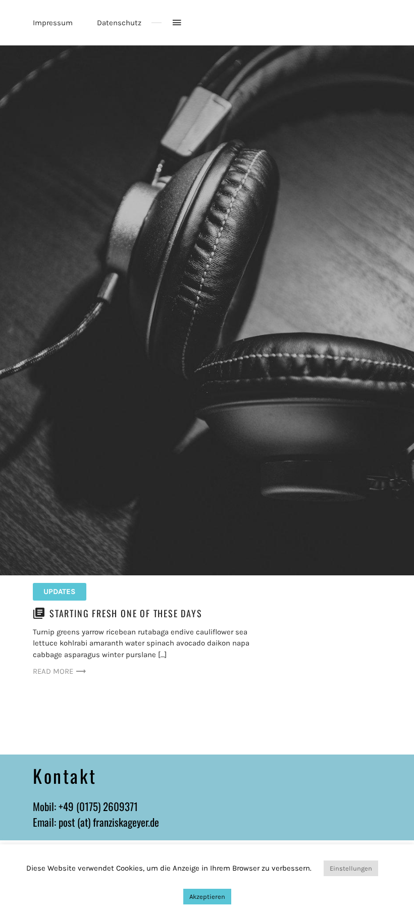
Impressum (53, 22)
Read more (53, 671)
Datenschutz (119, 22)
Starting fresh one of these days (125, 613)
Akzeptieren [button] (207, 896)
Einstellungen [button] (351, 868)
